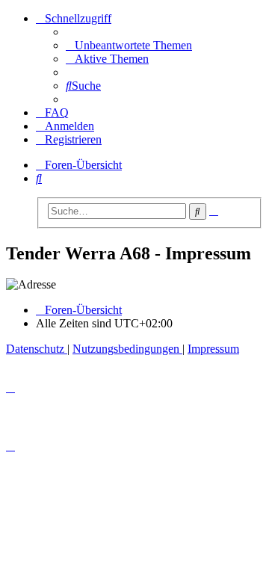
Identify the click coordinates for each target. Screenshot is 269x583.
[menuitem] (129, 45)
